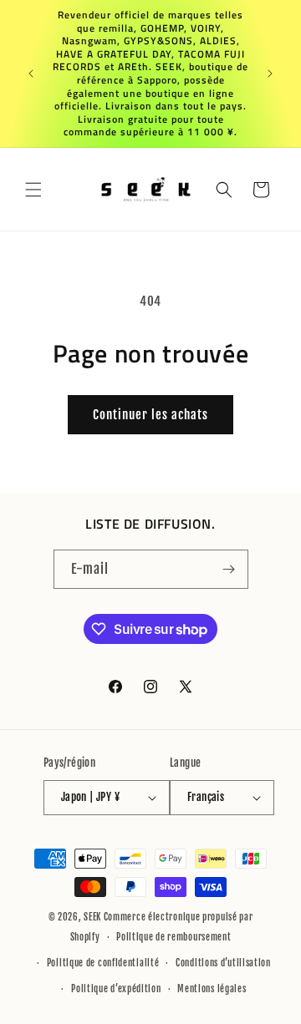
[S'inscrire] (229, 569)
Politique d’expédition (116, 989)
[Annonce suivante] (270, 73)
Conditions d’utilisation (223, 963)
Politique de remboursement (173, 937)
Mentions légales (211, 989)
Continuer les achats (150, 415)
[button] (33, 189)
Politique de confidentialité (103, 963)
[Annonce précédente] (31, 73)
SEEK (92, 917)
